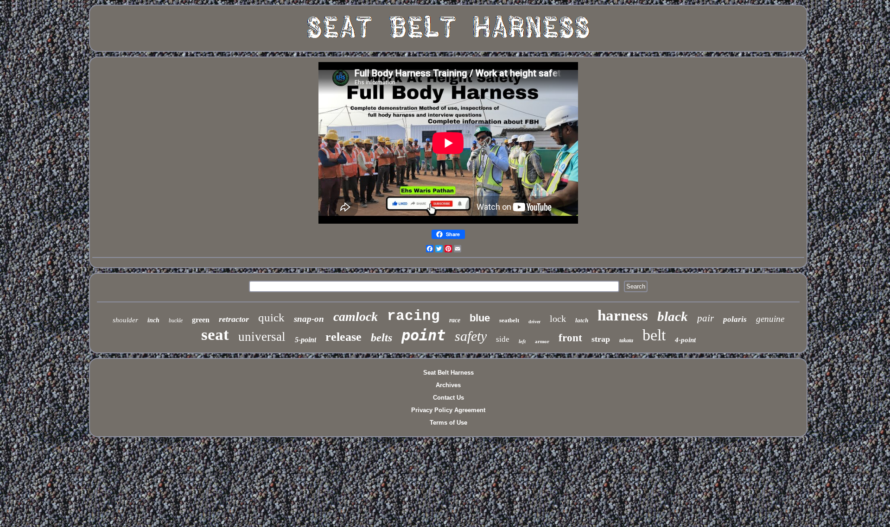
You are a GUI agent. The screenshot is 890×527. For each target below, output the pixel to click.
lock (558, 319)
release (343, 337)
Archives (448, 385)
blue (480, 318)
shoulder (125, 320)
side (502, 339)
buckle (176, 320)
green (201, 320)
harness (623, 315)
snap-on (309, 319)
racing (413, 316)
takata (626, 340)
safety (471, 336)
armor (542, 341)
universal (262, 337)
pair (705, 318)
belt (654, 335)
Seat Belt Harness (448, 372)
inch (153, 320)
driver (534, 321)
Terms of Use (448, 422)
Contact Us (448, 397)
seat (215, 335)
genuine (770, 319)
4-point (685, 340)
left (522, 341)
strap (600, 339)
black (672, 316)
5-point (305, 340)
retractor (234, 319)
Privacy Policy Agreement (448, 410)
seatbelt (509, 320)
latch (581, 320)
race (454, 320)
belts (381, 338)
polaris (735, 319)
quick (271, 317)
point (423, 335)
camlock (355, 316)
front (570, 338)
